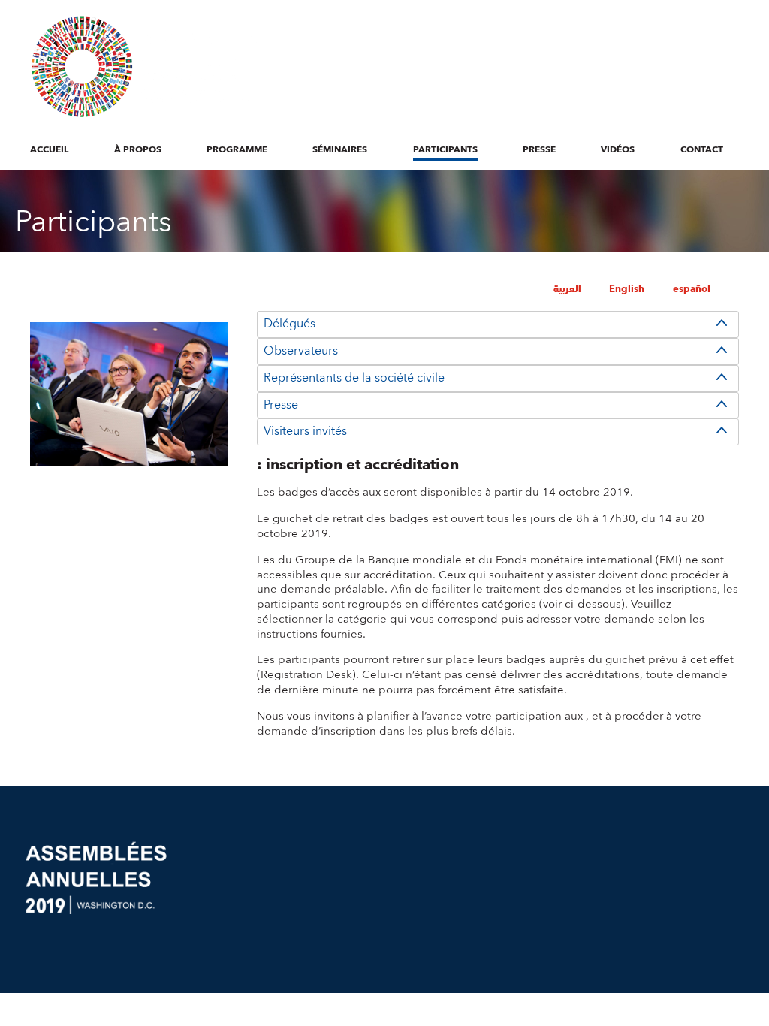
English (626, 289)
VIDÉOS (618, 150)
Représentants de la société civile (354, 377)
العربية (567, 289)
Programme (237, 150)
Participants (445, 150)
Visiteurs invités (305, 431)
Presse (281, 404)
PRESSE (539, 150)
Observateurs (301, 350)
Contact (701, 150)
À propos (137, 150)
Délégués (289, 323)
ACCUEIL (49, 150)
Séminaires (339, 150)
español (691, 289)
